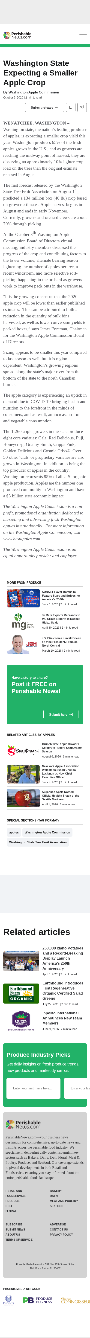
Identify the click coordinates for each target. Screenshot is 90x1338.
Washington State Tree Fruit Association (38, 842)
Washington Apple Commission (34, 92)
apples (14, 832)
